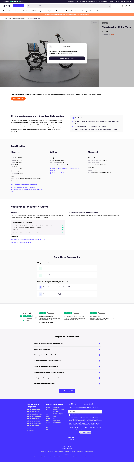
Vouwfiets (14, 18)
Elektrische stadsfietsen (33, 409)
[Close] (68, 1)
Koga (47, 429)
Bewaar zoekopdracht (18, 98)
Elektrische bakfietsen (33, 411)
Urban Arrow (47, 415)
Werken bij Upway (58, 414)
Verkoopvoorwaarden (89, 451)
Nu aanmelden (85, 432)
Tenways (48, 422)
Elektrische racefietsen (33, 418)
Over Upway (56, 407)
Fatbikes (29, 428)
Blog (54, 418)
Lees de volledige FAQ (67, 391)
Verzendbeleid (80, 451)
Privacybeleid (43, 451)
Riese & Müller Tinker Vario (33, 18)
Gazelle (48, 407)
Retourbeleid (50, 451)
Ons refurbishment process (58, 410)
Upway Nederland (69, 447)
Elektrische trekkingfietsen (34, 414)
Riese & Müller (21, 18)
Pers (54, 416)
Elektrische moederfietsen (34, 421)
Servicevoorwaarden (59, 451)
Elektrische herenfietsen (33, 425)
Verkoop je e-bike (19, 5)
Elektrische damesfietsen (34, 423)
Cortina (48, 412)
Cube (47, 409)
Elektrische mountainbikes (34, 416)
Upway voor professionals (57, 421)
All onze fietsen (7, 18)
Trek (47, 425)
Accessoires (30, 430)
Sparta (47, 427)
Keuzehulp (116, 5)
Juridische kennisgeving (70, 451)
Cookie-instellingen (67, 454)
